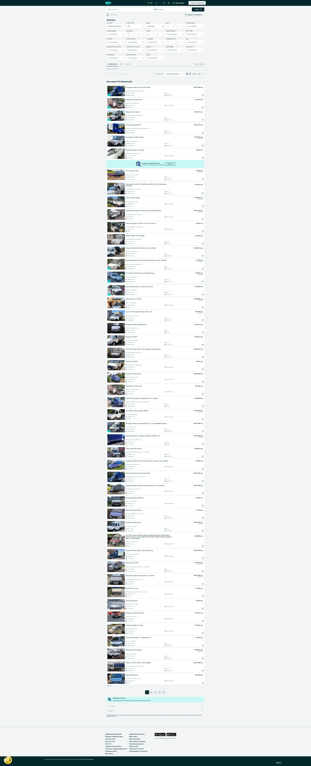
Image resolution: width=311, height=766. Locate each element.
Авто (112, 74)
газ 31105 (115, 700)
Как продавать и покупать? (138, 751)
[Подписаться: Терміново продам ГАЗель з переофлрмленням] (203, 219)
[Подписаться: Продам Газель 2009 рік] (203, 506)
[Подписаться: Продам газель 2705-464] (203, 621)
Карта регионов (134, 739)
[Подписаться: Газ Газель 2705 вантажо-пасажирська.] (203, 282)
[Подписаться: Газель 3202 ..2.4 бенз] (203, 307)
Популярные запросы (136, 744)
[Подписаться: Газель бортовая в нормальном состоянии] (203, 406)
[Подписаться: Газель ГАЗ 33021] (203, 369)
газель (142, 700)
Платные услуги (110, 739)
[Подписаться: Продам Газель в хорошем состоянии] (203, 584)
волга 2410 (133, 700)
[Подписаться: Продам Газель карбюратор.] (203, 332)
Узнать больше (89, 759)
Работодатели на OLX (136, 749)
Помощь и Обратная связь (114, 736)
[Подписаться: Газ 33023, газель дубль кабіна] (203, 419)
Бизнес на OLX (110, 741)
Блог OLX (108, 744)
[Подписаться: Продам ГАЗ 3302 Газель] (203, 146)
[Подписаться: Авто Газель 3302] (203, 179)
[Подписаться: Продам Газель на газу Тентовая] (203, 95)
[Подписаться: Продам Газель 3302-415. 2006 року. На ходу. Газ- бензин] (203, 469)
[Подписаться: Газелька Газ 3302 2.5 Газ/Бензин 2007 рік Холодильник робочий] (203, 193)
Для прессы (109, 753)
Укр (156, 3)
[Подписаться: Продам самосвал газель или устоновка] (203, 256)
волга (118, 700)
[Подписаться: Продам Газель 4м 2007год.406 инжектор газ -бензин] (203, 269)
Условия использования (113, 746)
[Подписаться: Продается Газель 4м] (203, 108)
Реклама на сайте (111, 751)
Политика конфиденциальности (116, 749)
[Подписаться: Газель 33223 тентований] (203, 244)
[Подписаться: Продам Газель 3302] (203, 382)
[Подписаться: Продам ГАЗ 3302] (203, 571)
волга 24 (138, 700)
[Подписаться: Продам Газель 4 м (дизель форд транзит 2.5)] (203, 444)
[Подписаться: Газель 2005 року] (203, 683)
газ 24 (145, 700)
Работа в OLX (133, 746)
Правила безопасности (137, 734)
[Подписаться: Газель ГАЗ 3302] (203, 345)
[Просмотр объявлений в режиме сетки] (190, 74)
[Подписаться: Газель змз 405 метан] (203, 456)
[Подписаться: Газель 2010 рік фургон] (203, 518)
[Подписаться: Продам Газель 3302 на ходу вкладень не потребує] (203, 493)
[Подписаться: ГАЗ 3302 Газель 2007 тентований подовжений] (203, 357)
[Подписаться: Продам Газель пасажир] (203, 158)
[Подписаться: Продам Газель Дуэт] (203, 531)
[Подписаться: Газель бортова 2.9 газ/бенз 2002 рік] (203, 294)
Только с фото (114, 14)
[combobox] (132, 9)
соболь (125, 700)
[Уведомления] (169, 3)
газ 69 (148, 700)
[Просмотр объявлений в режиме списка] (187, 74)
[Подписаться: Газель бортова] (203, 609)
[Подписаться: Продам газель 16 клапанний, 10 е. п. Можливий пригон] (203, 431)
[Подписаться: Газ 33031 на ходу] (203, 596)
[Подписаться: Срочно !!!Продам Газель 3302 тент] (203, 320)
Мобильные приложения (113, 734)
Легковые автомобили (119, 74)
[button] (116, 26)
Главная (108, 74)
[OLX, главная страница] (108, 3)
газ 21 (129, 700)
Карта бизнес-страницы (137, 741)
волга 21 (122, 700)
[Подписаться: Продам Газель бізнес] (203, 658)
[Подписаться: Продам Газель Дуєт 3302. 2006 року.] (203, 558)
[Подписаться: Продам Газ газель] (203, 120)
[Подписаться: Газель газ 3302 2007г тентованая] (203, 671)
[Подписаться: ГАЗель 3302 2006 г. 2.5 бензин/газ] (203, 645)
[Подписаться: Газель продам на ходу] (203, 633)
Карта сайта (133, 736)
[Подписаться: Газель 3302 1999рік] (203, 206)
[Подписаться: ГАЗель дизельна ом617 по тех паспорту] (203, 231)
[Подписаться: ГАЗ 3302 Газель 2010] (203, 133)
